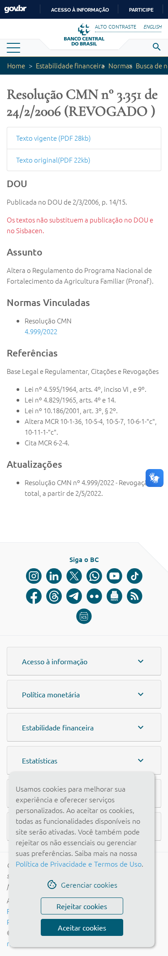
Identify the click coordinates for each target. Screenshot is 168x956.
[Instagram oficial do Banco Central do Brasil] (34, 576)
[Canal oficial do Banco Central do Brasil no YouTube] (114, 576)
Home (16, 65)
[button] (84, 661)
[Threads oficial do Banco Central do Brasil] (54, 596)
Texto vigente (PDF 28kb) (53, 138)
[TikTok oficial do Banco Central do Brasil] (134, 576)
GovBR (15, 9)
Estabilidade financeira (70, 65)
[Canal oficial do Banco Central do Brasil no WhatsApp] (94, 576)
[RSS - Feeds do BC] (134, 596)
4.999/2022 (41, 331)
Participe (141, 10)
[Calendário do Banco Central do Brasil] (84, 616)
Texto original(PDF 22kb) (53, 159)
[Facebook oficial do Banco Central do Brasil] (34, 596)
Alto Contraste (115, 26)
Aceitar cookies (82, 927)
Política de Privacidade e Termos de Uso (79, 863)
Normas (120, 65)
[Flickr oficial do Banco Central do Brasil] (94, 596)
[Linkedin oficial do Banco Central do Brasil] (54, 576)
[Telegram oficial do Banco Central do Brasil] (74, 596)
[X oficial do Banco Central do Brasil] (74, 576)
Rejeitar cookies (81, 905)
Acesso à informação (80, 10)
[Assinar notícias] (114, 596)
